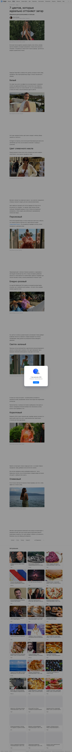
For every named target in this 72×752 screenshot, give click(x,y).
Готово (36, 382)
